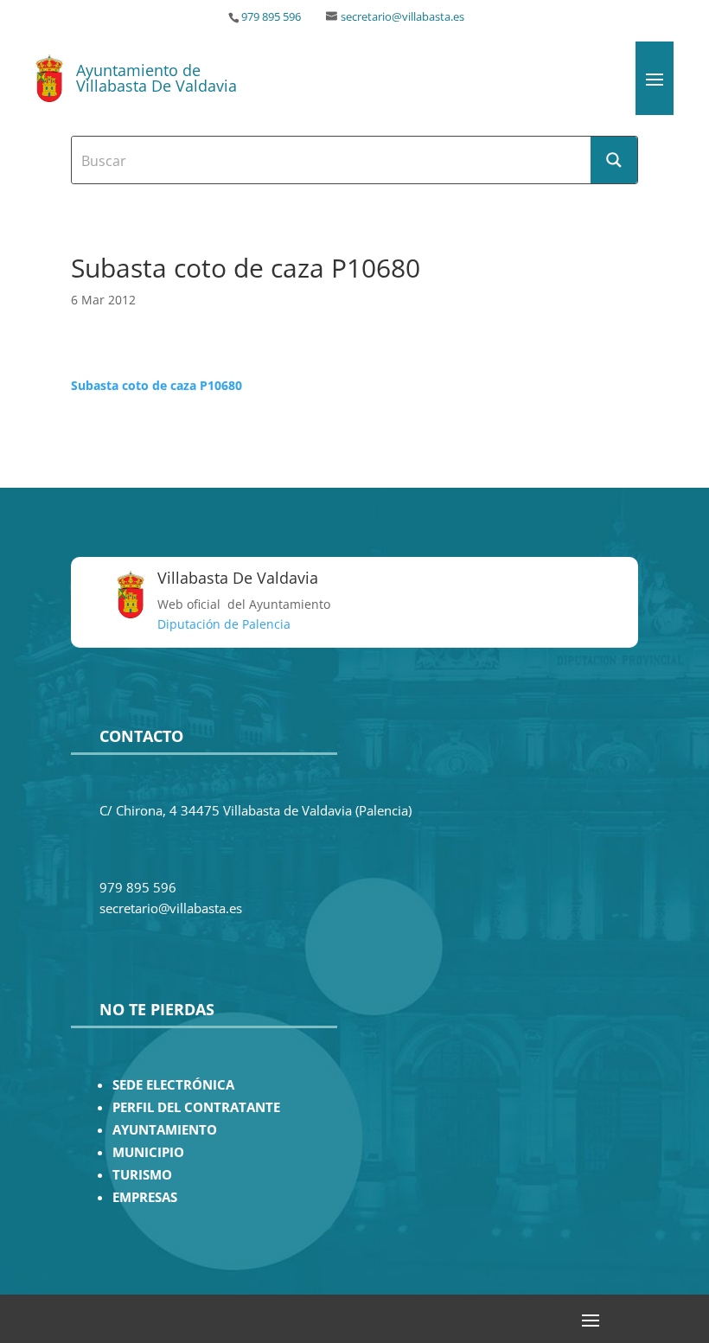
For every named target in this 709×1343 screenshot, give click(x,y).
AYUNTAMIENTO (164, 1130)
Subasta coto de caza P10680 (156, 385)
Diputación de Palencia (224, 624)
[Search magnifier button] (614, 160)
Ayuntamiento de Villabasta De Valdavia (156, 78)
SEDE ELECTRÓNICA (173, 1085)
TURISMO (142, 1175)
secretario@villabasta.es (402, 17)
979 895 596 (271, 17)
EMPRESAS (144, 1197)
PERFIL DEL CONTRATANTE (196, 1107)
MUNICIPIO (148, 1152)
